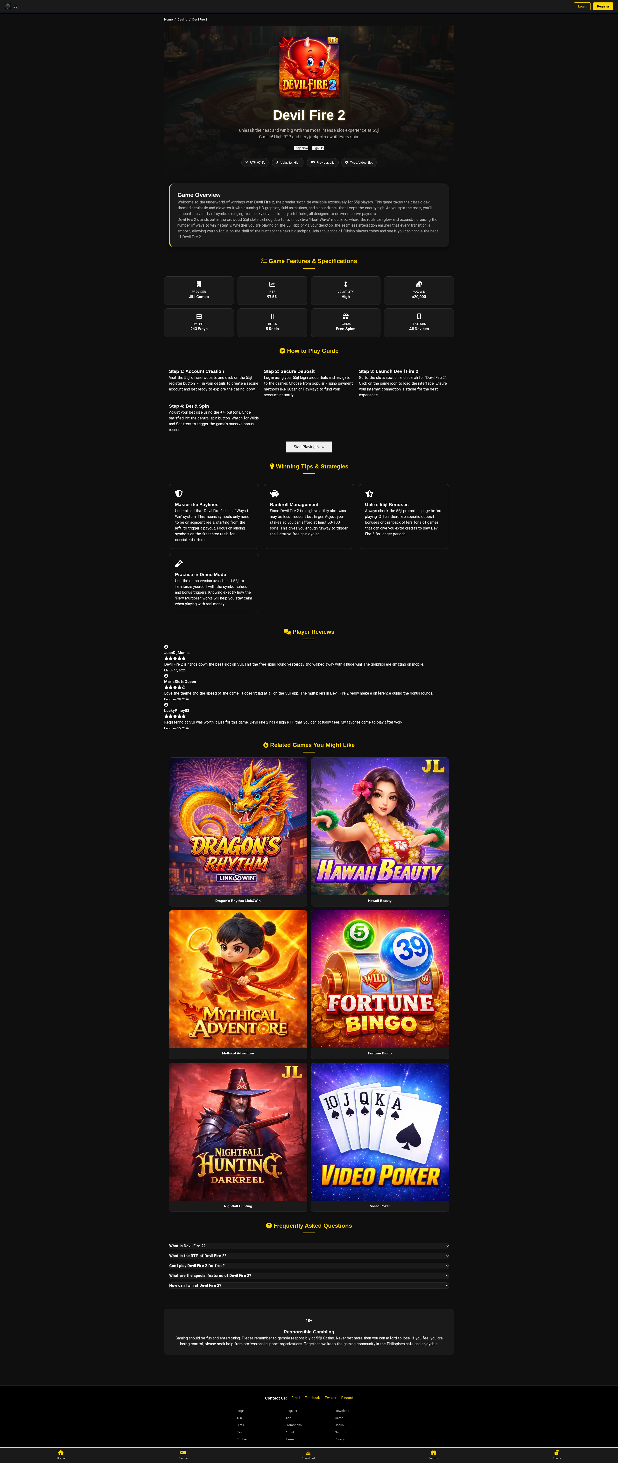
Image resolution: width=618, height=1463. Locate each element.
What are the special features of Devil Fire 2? (210, 1275)
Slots (240, 1425)
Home (168, 19)
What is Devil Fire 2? (187, 1246)
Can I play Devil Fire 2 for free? (197, 1265)
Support (340, 1432)
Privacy (339, 1439)
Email (296, 1398)
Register (603, 6)
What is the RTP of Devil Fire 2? (197, 1256)
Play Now (301, 148)
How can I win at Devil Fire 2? (195, 1285)
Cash (240, 1432)
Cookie (241, 1439)
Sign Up (317, 148)
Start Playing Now (309, 447)
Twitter (331, 1398)
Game (339, 1418)
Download (342, 1411)
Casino (182, 19)
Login (582, 6)
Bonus (339, 1425)
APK (239, 1418)
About (290, 1432)
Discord (347, 1398)
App (288, 1418)
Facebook (312, 1398)
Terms (290, 1439)
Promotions (294, 1425)
